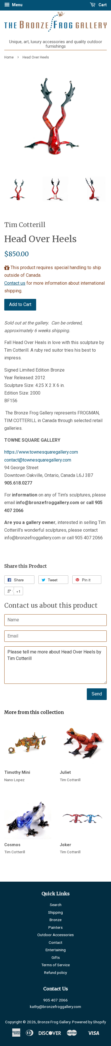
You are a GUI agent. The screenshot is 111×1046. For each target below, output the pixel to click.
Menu (16, 5)
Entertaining (56, 950)
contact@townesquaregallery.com (37, 460)
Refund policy (55, 972)
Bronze (55, 919)
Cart (102, 5)
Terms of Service (55, 965)
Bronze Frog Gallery (54, 1022)
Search (55, 904)
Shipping (55, 912)
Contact (55, 942)
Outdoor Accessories (55, 934)
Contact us (14, 283)
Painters (55, 927)
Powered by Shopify (89, 1022)
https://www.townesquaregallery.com (41, 452)
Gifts (56, 957)
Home (9, 57)
